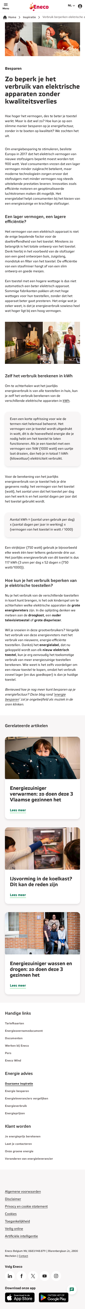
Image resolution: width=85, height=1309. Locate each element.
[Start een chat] (72, 1290)
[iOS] (20, 1301)
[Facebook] (21, 1276)
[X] (33, 1276)
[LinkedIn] (10, 1276)
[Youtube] (45, 1276)
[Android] (53, 1301)
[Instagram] (56, 1276)
